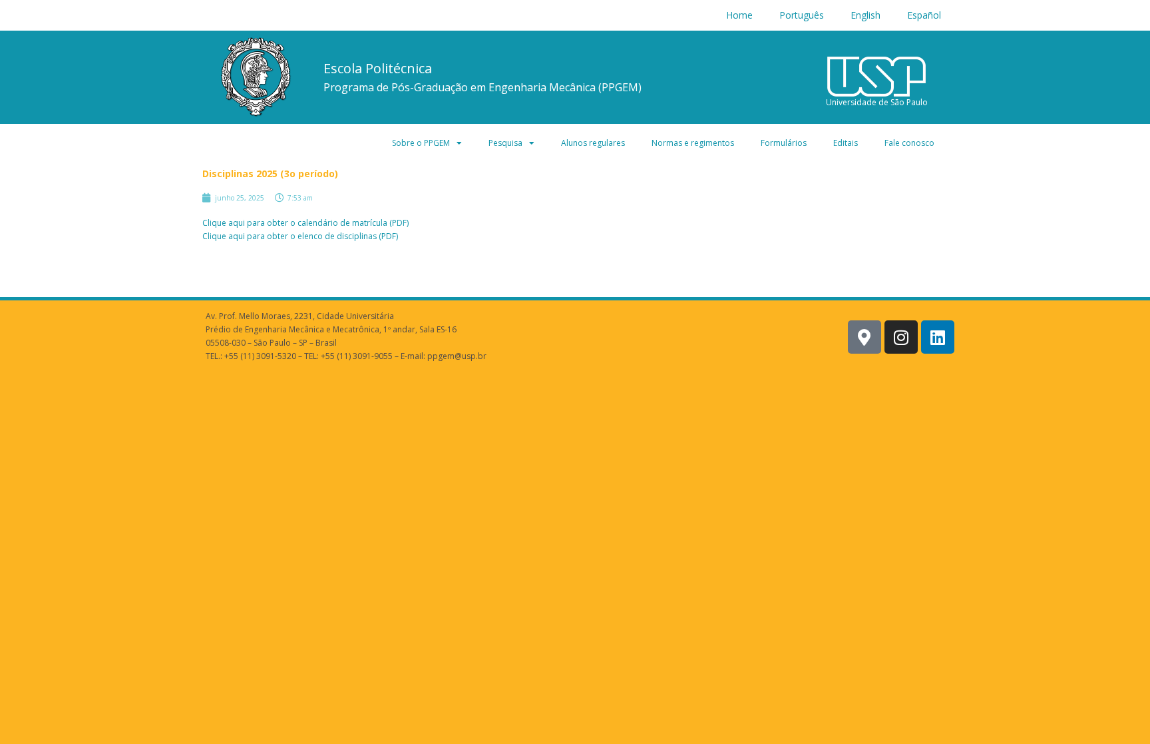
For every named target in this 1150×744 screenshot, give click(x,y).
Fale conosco (909, 143)
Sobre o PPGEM (421, 143)
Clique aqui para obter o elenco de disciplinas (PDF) (300, 236)
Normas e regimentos (693, 143)
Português (801, 15)
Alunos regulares (593, 143)
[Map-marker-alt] (864, 337)
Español (924, 15)
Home (739, 15)
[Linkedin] (937, 337)
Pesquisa (505, 143)
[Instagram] (901, 337)
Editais (845, 143)
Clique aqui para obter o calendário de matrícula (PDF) (305, 222)
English (865, 15)
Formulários (784, 143)
